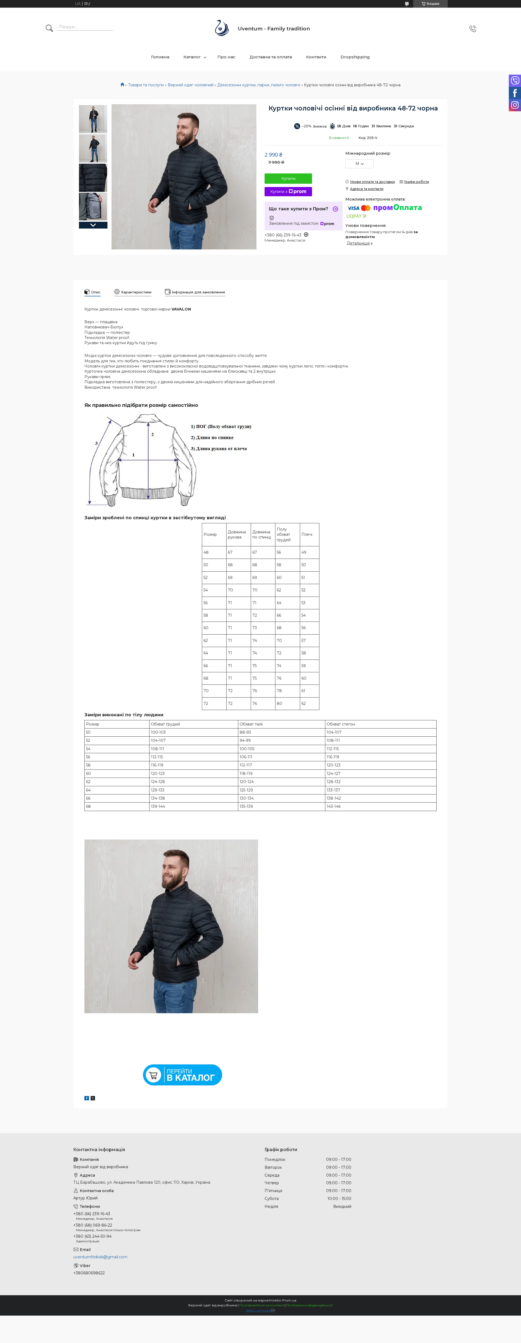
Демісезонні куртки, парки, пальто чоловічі (258, 85)
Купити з (278, 191)
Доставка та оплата (271, 56)
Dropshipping (355, 56)
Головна (160, 56)
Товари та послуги (146, 85)
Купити (288, 178)
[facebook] (86, 1099)
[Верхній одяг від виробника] (222, 28)
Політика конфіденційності (309, 1305)
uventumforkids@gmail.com (100, 1257)
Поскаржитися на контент (261, 1305)
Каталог (192, 56)
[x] (93, 1099)
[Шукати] (49, 29)
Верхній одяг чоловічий (191, 85)
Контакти (316, 56)
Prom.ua (289, 1300)
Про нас (226, 56)
